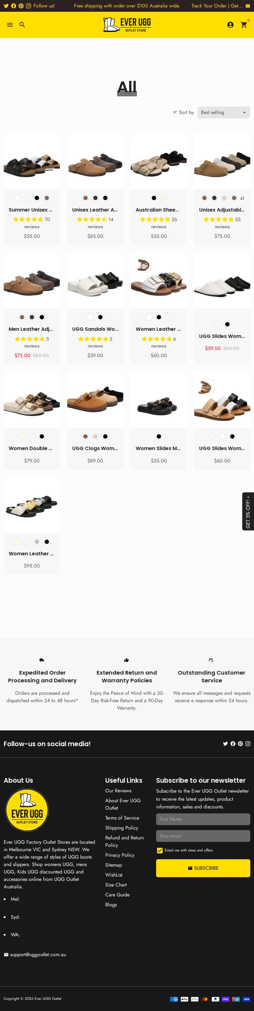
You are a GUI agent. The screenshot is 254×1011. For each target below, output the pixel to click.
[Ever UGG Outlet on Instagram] (28, 5)
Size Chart (116, 884)
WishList (113, 874)
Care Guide (117, 894)
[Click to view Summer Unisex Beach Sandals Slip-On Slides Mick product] (32, 161)
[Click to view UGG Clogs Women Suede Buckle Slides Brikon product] (95, 400)
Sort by (183, 112)
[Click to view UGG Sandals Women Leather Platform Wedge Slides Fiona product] (95, 280)
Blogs (111, 904)
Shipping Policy (121, 827)
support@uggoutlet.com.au (35, 954)
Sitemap (113, 865)
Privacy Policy (119, 855)
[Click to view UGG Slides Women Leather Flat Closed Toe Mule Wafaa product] (222, 280)
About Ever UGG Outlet (123, 804)
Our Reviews (118, 790)
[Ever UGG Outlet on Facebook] (13, 5)
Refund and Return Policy (124, 841)
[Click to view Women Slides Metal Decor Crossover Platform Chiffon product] (159, 400)
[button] (29, 219)
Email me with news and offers (189, 850)
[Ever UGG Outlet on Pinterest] (21, 5)
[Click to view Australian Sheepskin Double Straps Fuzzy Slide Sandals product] (159, 161)
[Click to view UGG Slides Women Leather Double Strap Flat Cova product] (222, 400)
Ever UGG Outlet (48, 998)
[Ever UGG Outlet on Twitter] (6, 5)
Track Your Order (208, 5)
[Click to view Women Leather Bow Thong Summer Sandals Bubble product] (32, 505)
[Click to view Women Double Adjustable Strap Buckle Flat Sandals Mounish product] (32, 400)
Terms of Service (122, 817)
